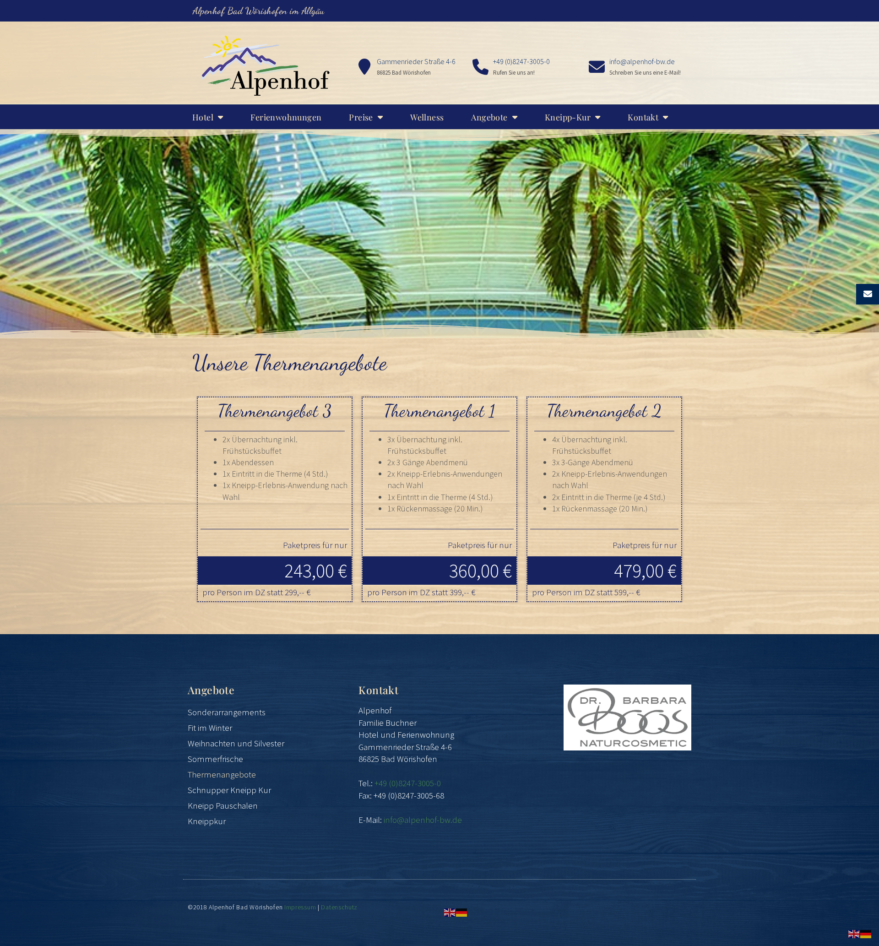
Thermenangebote (222, 774)
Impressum (300, 907)
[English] (450, 911)
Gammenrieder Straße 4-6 (416, 61)
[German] (462, 911)
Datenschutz (339, 907)
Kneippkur (207, 821)
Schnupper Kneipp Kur (229, 789)
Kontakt (643, 117)
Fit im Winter (210, 727)
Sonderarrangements (227, 712)
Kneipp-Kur (568, 117)
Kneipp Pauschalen (223, 805)
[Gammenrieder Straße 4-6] (364, 67)
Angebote (489, 117)
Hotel (202, 117)
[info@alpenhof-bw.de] (597, 67)
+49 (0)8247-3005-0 (521, 61)
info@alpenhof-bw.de (642, 61)
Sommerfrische (215, 758)
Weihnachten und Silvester (236, 743)
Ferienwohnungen (285, 117)
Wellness (427, 117)
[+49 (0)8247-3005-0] (480, 67)
